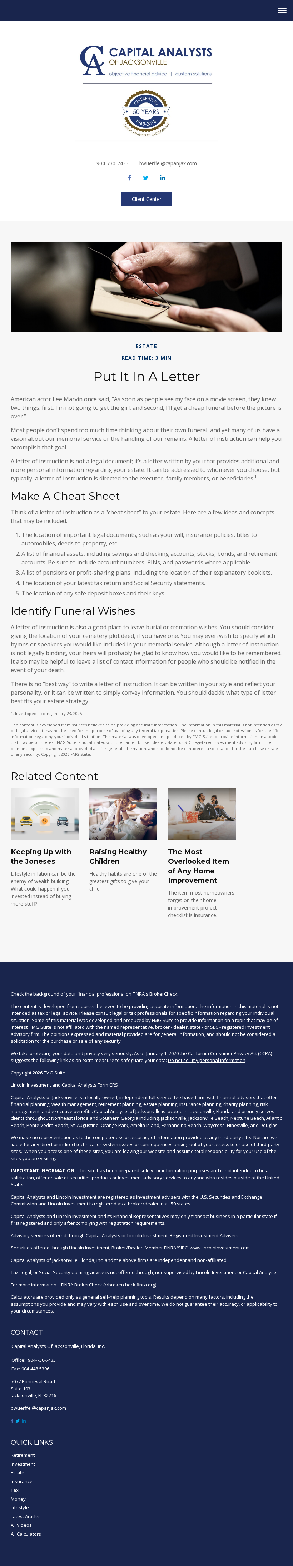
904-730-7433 (112, 163)
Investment (23, 1464)
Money (18, 1499)
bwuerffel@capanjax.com (168, 163)
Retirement (23, 1455)
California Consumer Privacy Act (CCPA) (230, 1053)
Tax (15, 1490)
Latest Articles (26, 1516)
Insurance (22, 1481)
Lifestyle (20, 1507)
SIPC (183, 1247)
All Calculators (26, 1534)
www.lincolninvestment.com (220, 1247)
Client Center (147, 199)
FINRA (170, 1247)
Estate (17, 1472)
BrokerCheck (163, 994)
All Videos (21, 1525)
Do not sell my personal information (206, 1060)
